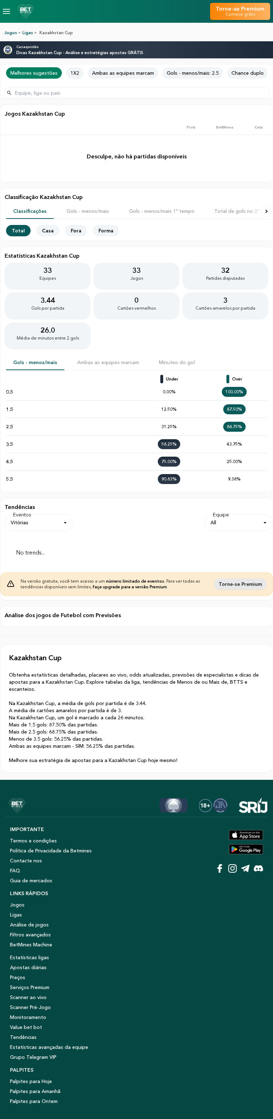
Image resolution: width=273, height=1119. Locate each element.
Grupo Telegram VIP (33, 1057)
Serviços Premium (29, 987)
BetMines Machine (31, 944)
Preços (17, 977)
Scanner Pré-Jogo (30, 1007)
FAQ (15, 870)
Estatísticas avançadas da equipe (49, 1047)
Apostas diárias (28, 967)
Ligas (27, 32)
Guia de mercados (31, 880)
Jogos (10, 32)
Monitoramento (28, 1017)
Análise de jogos (29, 924)
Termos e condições (33, 840)
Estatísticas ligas (29, 957)
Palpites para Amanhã (35, 1091)
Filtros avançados (30, 934)
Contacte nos (26, 860)
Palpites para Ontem (34, 1101)
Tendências (23, 1037)
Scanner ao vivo (28, 997)
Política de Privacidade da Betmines (51, 850)
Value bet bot (26, 1027)
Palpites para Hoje (31, 1081)
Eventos (22, 514)
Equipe (221, 514)
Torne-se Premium (240, 584)
